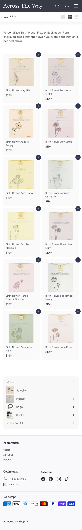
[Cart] (66, 6)
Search (7, 449)
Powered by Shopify (15, 521)
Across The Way (22, 6)
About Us (8, 454)
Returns (7, 459)
